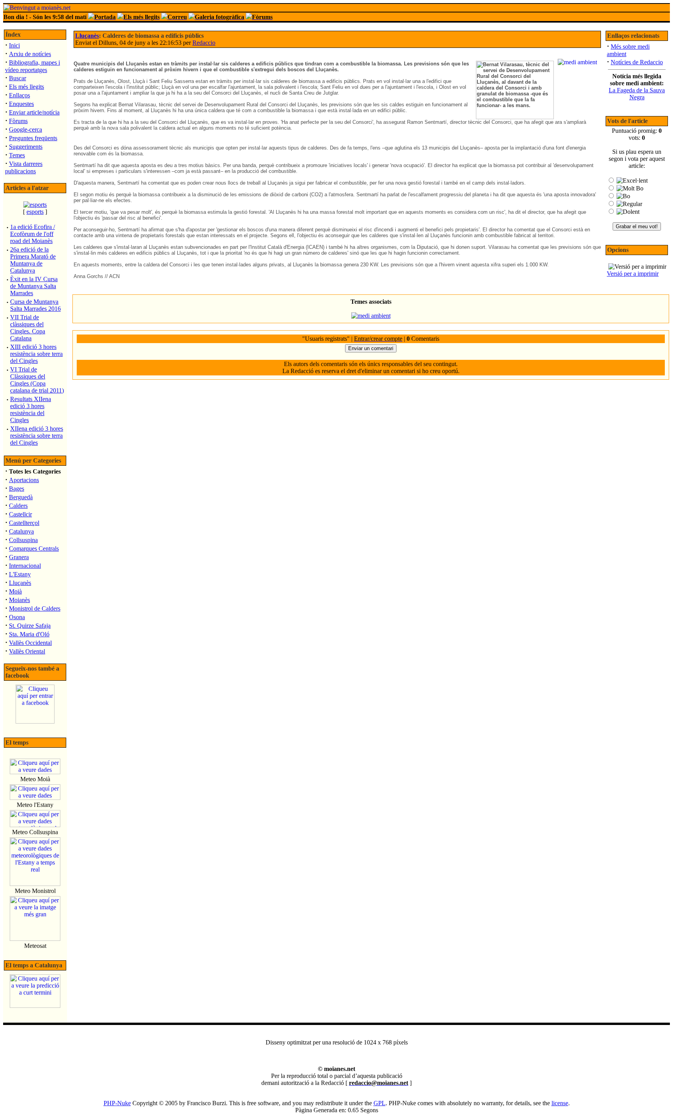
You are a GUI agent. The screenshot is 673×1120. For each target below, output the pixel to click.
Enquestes (21, 103)
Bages (16, 488)
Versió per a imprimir (633, 273)
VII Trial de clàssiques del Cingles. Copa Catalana (27, 328)
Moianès (19, 600)
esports (35, 211)
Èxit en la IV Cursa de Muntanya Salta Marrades (34, 286)
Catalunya (21, 531)
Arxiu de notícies (30, 54)
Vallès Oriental (27, 651)
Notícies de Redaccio (637, 62)
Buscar (17, 78)
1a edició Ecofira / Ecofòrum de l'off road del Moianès (32, 234)
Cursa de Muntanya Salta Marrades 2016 (35, 305)
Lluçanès (20, 582)
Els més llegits (26, 86)
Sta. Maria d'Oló (29, 634)
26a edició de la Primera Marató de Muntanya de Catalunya (33, 260)
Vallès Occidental (30, 642)
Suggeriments (25, 146)
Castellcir (20, 514)
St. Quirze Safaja (30, 625)
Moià (15, 591)
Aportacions (24, 480)
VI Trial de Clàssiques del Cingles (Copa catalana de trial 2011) (37, 380)
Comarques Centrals (34, 548)
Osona (17, 617)
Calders (18, 505)
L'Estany (20, 574)
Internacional (25, 565)
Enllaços (19, 95)
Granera (19, 557)
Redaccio (203, 42)
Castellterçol (24, 522)
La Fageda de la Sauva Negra (637, 93)
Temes (17, 155)
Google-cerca (25, 129)
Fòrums (18, 121)
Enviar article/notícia (34, 112)
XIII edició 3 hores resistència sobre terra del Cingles (36, 353)
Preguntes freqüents (33, 138)
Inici (14, 45)
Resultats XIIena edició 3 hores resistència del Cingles (30, 409)
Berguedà (21, 497)
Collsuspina (23, 540)
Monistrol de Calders (34, 608)
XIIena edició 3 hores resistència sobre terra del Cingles (36, 435)
